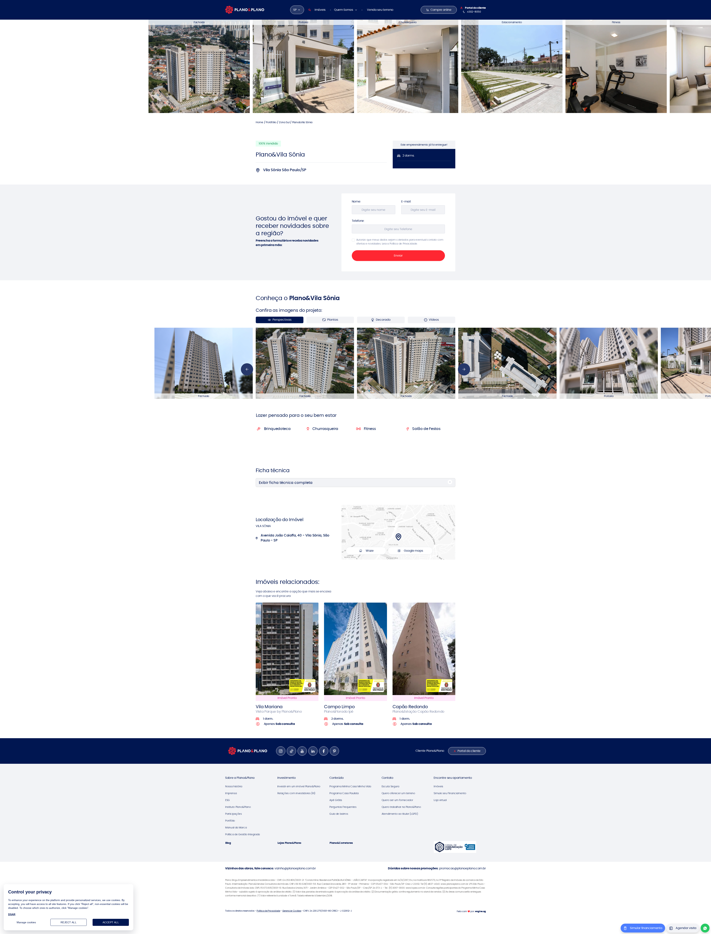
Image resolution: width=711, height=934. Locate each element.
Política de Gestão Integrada (242, 834)
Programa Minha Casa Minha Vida (350, 786)
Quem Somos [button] (344, 10)
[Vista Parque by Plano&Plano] (287, 649)
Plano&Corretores (341, 843)
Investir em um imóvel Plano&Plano (298, 786)
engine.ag (480, 911)
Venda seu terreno (380, 10)
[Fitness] (616, 66)
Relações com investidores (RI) (296, 793)
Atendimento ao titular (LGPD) (400, 814)
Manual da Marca (236, 827)
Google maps (413, 551)
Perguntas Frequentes (342, 807)
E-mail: (406, 201)
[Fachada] (199, 66)
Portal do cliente (469, 751)
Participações (233, 814)
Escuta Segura (390, 786)
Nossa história (233, 786)
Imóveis (320, 10)
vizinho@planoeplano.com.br (295, 868)
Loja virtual (440, 800)
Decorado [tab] (383, 320)
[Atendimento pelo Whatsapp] (705, 928)
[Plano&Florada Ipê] (355, 649)
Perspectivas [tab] (282, 320)
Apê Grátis (335, 800)
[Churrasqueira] (407, 66)
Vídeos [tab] (434, 320)
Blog (228, 843)
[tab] (297, 415)
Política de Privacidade (268, 910)
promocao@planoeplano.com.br (462, 868)
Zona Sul (284, 122)
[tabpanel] (355, 363)
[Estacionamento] (512, 66)
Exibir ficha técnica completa (286, 482)
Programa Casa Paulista (344, 793)
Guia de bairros (338, 814)
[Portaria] (303, 66)
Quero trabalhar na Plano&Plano (401, 807)
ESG (227, 800)
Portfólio (230, 820)
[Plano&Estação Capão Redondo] (424, 649)
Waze (370, 551)
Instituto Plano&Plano (238, 807)
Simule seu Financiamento (450, 793)
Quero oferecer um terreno (398, 793)
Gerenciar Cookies (291, 910)
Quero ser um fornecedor (397, 800)
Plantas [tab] (332, 320)
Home (259, 122)
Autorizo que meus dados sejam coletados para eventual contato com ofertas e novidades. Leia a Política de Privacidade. (399, 241)
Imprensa (231, 793)
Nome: (356, 201)
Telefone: (358, 221)
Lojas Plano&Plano (289, 843)
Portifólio (271, 122)
